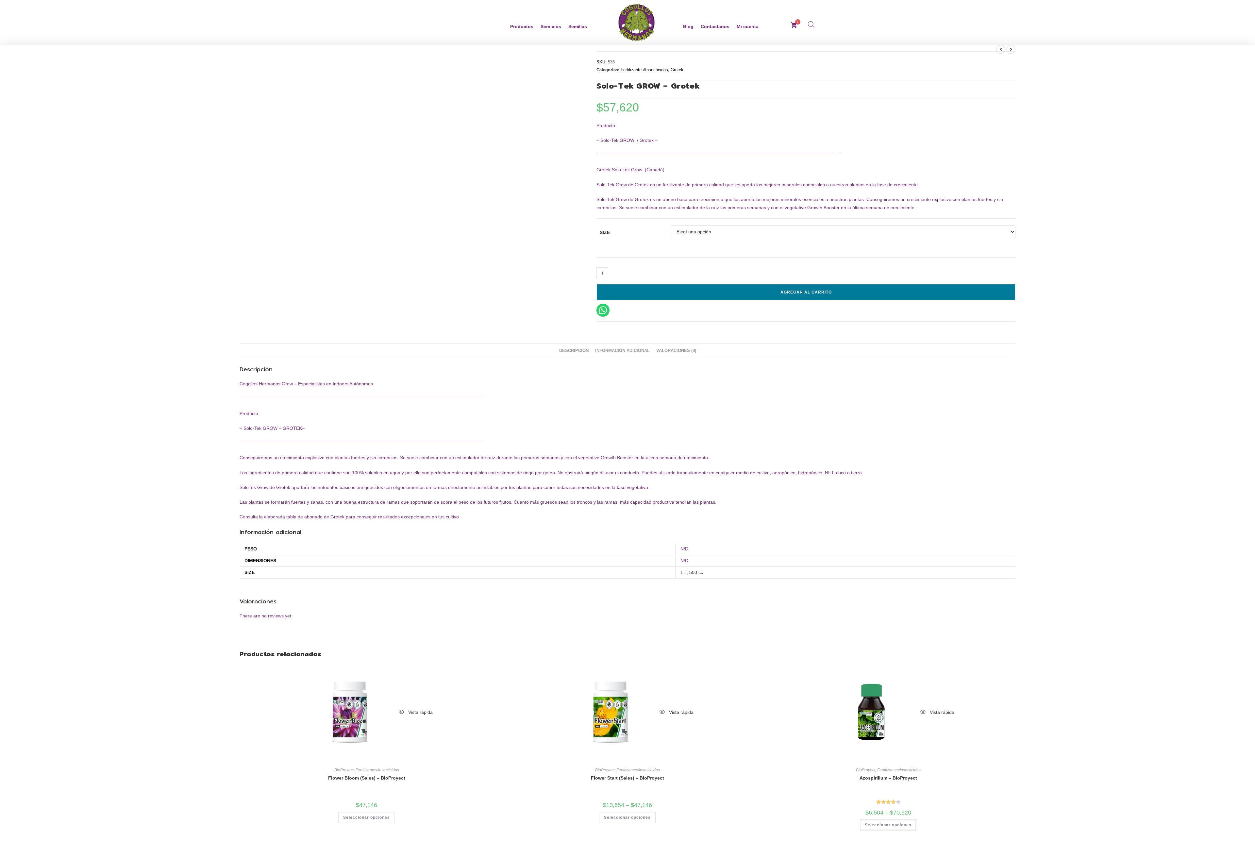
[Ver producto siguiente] (1010, 49)
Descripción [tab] (574, 350)
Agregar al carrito (806, 292)
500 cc (696, 572)
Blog (688, 26)
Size (605, 232)
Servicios (551, 26)
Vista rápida (420, 712)
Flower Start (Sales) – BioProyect (627, 778)
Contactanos (715, 26)
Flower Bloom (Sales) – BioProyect (366, 778)
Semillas (577, 26)
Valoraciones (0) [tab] (676, 350)
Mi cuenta (748, 26)
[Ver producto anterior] (1000, 49)
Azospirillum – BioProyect (888, 778)
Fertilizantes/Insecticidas (644, 69)
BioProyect (344, 770)
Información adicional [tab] (622, 350)
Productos (521, 26)
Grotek (677, 69)
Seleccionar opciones (366, 817)
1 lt (683, 572)
